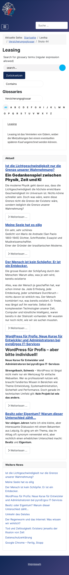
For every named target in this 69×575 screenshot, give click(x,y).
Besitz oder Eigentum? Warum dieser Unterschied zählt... (34, 416)
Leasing (12, 124)
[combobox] (52, 25)
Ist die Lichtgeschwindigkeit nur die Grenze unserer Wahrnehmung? (33, 168)
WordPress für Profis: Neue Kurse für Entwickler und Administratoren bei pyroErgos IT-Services (33, 340)
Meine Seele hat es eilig (23, 225)
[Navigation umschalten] (4, 26)
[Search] (62, 67)
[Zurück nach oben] (63, 569)
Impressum (34, 564)
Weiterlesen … (18, 216)
